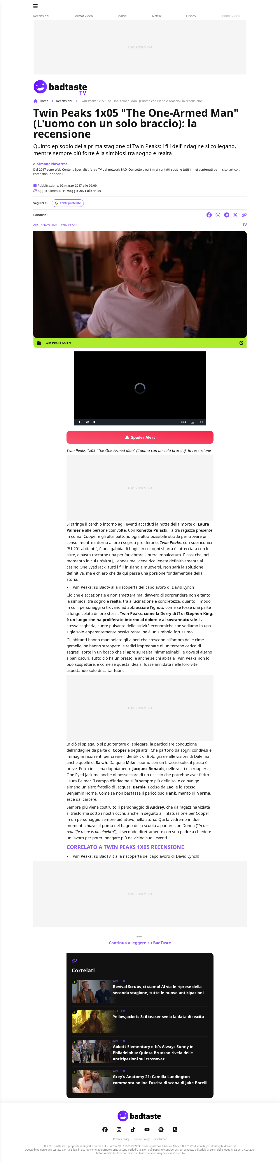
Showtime (49, 225)
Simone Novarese (52, 163)
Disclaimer (160, 1139)
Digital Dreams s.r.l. (95, 1146)
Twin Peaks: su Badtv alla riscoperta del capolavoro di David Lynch (132, 587)
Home (44, 101)
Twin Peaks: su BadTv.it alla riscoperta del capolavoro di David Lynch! (135, 856)
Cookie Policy (142, 1139)
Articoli (120, 981)
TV (245, 224)
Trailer (119, 1011)
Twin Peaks (68, 225)
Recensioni (64, 101)
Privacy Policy (121, 1139)
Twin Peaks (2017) (57, 343)
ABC (36, 225)
